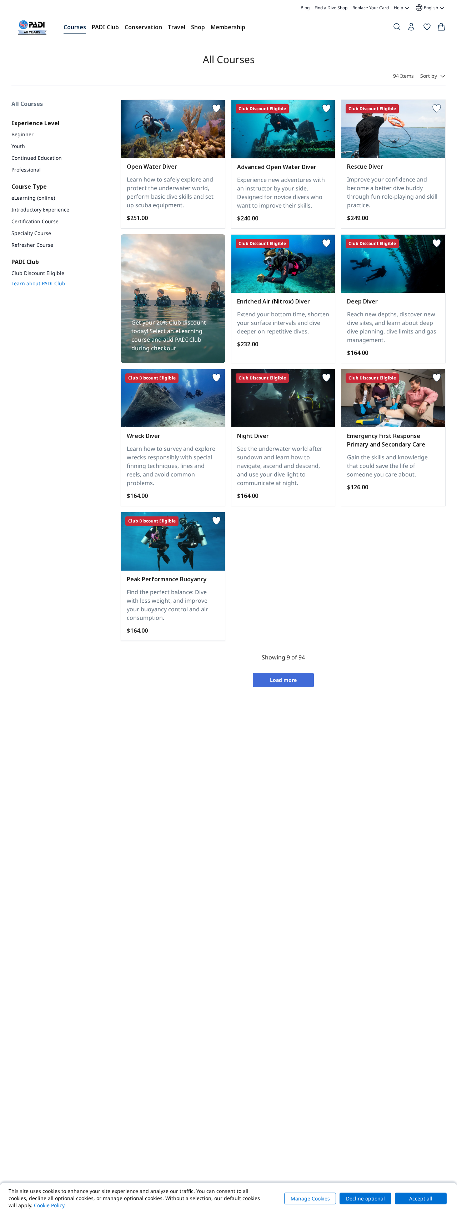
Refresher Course (32, 244)
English (426, 8)
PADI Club (105, 27)
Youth (18, 146)
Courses (75, 27)
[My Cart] (441, 28)
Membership (228, 27)
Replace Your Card (370, 8)
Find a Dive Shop (331, 8)
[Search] (397, 28)
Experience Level (35, 123)
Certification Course (35, 221)
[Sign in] (412, 28)
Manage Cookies (310, 1198)
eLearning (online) (33, 197)
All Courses (27, 104)
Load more (283, 680)
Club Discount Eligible (37, 273)
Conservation (143, 27)
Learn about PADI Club (38, 283)
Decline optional (365, 1198)
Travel (176, 27)
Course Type (29, 186)
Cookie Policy (49, 1205)
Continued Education (36, 157)
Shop (198, 27)
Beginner (22, 134)
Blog (305, 8)
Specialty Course (31, 233)
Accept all (420, 1198)
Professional (26, 169)
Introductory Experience (40, 209)
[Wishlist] (427, 28)
